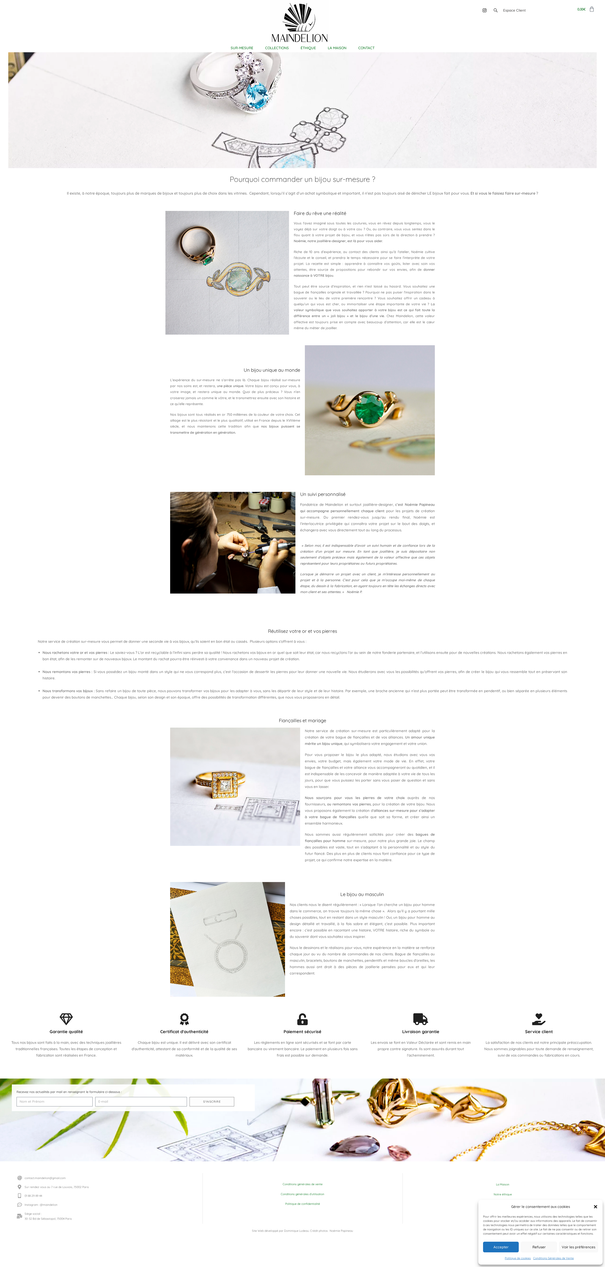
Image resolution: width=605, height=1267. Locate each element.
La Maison (502, 1184)
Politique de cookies (518, 1258)
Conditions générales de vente (303, 1184)
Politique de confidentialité (302, 1204)
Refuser (539, 1247)
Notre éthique (503, 1194)
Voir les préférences (578, 1247)
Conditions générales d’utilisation (302, 1194)
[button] (595, 1206)
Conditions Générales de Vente (553, 1258)
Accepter (501, 1247)
